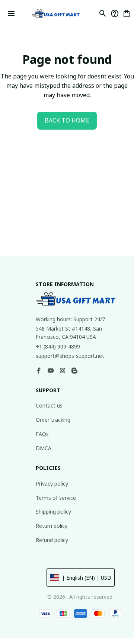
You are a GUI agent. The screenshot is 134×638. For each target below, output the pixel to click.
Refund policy (52, 539)
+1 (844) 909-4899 (58, 346)
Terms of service (56, 497)
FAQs (42, 433)
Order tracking (53, 419)
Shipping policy (53, 511)
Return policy (51, 525)
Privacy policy (52, 483)
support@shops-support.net (70, 355)
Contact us (49, 405)
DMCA (43, 448)
